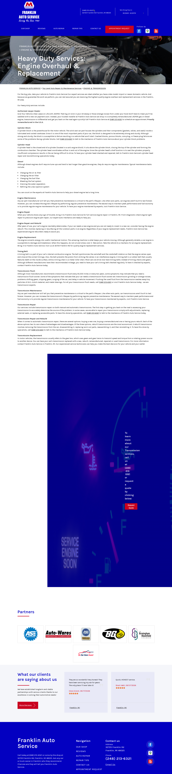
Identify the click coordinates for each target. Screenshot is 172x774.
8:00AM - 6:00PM (129, 13)
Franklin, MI (75, 708)
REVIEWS (41, 28)
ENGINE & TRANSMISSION (35, 50)
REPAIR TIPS (77, 28)
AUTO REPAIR (58, 28)
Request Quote (131, 506)
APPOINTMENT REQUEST (119, 28)
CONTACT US (95, 28)
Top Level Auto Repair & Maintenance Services (72, 46)
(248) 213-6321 (87, 10)
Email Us (110, 764)
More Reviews (25, 705)
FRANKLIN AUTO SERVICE (32, 46)
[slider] (73, 693)
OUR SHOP (25, 28)
